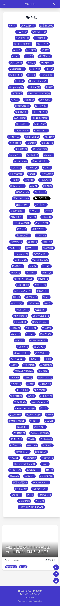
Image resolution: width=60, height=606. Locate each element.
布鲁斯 (39, 591)
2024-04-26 (13, 560)
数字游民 (51, 560)
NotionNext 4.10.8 (35, 601)
